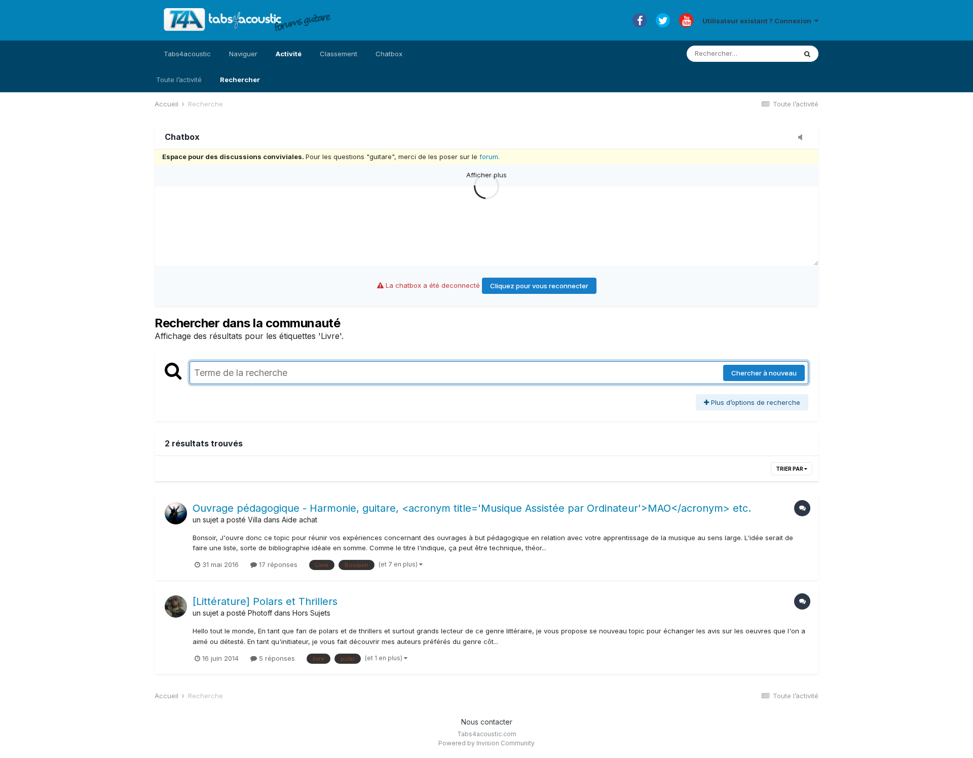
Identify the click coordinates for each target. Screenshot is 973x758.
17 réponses (277, 564)
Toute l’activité (179, 79)
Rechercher (240, 79)
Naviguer (243, 54)
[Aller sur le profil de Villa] (176, 513)
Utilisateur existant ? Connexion (758, 21)
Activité (289, 54)
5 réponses (276, 658)
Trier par (790, 469)
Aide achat (299, 519)
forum (488, 157)
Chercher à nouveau (764, 373)
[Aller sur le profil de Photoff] (176, 606)
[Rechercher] (807, 54)
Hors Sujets (311, 613)
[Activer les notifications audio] (803, 138)
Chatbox (389, 54)
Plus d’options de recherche (754, 402)
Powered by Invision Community (486, 743)
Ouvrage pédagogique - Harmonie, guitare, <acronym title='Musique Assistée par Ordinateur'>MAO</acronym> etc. (472, 508)
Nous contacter (486, 721)
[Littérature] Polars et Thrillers (265, 601)
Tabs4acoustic (187, 54)
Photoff (260, 613)
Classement (338, 54)
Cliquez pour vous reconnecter (539, 286)
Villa (254, 519)
